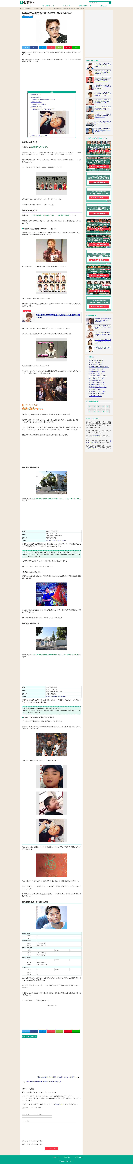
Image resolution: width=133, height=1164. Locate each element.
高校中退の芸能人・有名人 (96, 393)
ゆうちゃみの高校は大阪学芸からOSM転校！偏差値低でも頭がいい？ (103, 334)
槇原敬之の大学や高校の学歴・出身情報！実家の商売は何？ (42, 1082)
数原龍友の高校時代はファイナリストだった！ (44, 99)
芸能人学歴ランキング (48, 5)
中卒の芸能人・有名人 (95, 396)
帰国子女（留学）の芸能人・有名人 (99, 367)
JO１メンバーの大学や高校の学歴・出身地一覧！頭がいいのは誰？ (103, 123)
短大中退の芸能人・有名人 (96, 382)
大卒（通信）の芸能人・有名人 (98, 375)
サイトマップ (55, 1157)
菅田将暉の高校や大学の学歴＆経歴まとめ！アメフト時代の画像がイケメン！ (103, 86)
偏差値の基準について (85, 5)
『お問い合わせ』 (91, 448)
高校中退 (33, 1036)
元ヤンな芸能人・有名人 (96, 364)
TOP (25, 8)
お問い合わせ (103, 5)
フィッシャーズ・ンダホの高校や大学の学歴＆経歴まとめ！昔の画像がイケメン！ (103, 115)
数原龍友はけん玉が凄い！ (39, 104)
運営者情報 (67, 1157)
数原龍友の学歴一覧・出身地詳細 (39, 135)
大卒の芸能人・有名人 (95, 373)
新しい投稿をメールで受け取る (32, 1144)
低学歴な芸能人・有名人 (96, 360)
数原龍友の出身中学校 (36, 102)
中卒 (28, 1036)
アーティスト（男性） (27, 16)
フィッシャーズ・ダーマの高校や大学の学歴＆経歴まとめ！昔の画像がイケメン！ (103, 72)
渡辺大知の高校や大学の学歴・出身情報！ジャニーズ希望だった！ (58, 1077)
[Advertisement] (52, 76)
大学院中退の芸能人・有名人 (97, 371)
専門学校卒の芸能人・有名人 (97, 384)
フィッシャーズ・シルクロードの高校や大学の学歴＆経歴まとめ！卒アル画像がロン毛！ (103, 79)
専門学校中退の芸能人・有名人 (98, 387)
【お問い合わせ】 (57, 1104)
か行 (23, 1036)
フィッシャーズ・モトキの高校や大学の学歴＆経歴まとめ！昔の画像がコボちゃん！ (103, 108)
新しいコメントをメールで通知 (32, 1141)
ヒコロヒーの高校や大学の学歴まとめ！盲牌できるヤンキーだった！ (103, 341)
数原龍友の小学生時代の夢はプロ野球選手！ (44, 109)
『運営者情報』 (96, 436)
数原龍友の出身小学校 (36, 106)
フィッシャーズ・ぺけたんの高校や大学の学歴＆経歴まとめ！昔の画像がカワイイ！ (103, 101)
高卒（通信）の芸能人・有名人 (98, 391)
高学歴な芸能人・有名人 (96, 362)
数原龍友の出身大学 (35, 94)
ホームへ (29, 5)
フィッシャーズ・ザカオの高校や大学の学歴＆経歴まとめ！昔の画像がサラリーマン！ (103, 94)
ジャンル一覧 (66, 5)
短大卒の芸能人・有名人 (96, 380)
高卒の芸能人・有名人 (95, 389)
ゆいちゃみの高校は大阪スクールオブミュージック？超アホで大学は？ (103, 327)
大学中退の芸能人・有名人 (96, 378)
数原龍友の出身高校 (35, 97)
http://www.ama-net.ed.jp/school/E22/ (56, 696)
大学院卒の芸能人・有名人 (96, 369)
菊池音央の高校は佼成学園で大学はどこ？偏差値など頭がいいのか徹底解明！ (103, 320)
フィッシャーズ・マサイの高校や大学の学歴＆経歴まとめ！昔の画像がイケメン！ (103, 65)
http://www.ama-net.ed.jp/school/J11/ (56, 540)
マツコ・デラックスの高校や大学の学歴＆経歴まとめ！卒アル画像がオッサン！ (103, 130)
